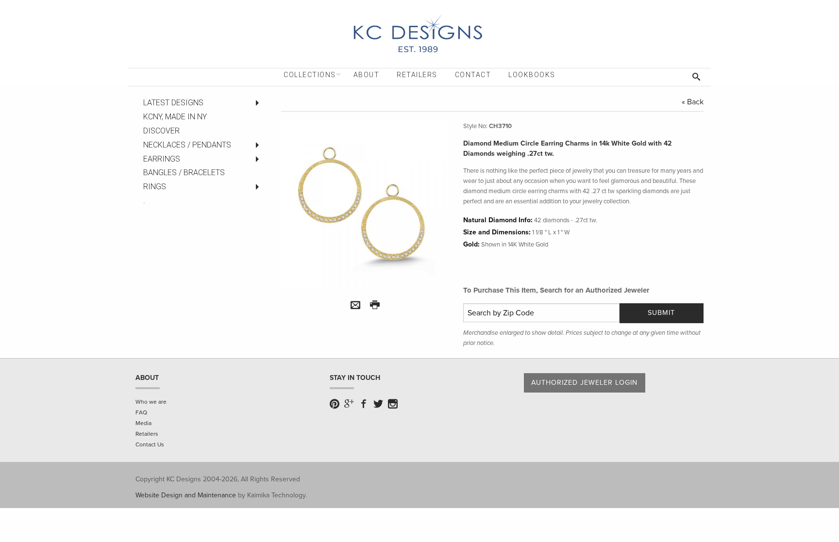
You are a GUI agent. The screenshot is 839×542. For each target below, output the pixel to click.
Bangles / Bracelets (184, 172)
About (366, 75)
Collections (310, 75)
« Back (693, 102)
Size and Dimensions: (497, 232)
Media (143, 423)
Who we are (151, 402)
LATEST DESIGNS (173, 102)
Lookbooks (531, 75)
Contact (473, 75)
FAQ (141, 412)
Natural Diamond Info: (498, 220)
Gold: (471, 244)
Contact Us (149, 444)
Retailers (417, 75)
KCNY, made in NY (175, 116)
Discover (161, 130)
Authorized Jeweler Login (584, 382)
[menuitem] (310, 75)
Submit (661, 313)
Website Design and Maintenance (185, 495)
